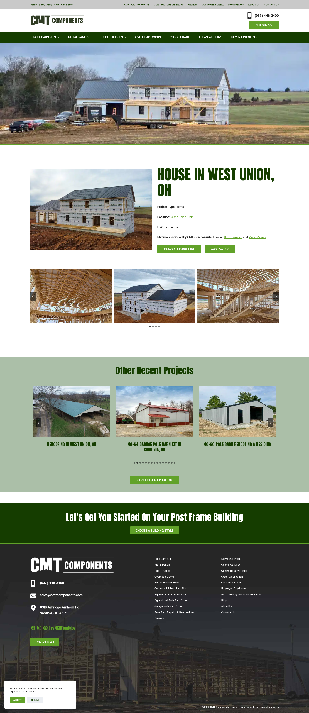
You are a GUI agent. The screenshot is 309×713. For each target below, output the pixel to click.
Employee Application (234, 588)
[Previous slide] (38, 422)
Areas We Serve (210, 37)
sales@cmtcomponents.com (61, 594)
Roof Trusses (112, 37)
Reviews (192, 4)
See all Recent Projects (154, 480)
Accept (17, 700)
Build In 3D (264, 25)
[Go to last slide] (33, 296)
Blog (224, 600)
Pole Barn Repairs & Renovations (174, 612)
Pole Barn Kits (44, 37)
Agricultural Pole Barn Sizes (170, 600)
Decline (35, 700)
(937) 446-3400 (267, 15)
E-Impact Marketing (269, 707)
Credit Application (232, 576)
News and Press (231, 558)
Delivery (159, 618)
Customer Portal (213, 4)
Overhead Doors (148, 37)
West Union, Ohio (182, 217)
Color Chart (180, 37)
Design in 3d (45, 641)
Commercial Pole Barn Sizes (171, 588)
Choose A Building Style (154, 530)
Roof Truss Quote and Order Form (241, 594)
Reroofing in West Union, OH (71, 444)
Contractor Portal (136, 4)
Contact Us (271, 4)
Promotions (236, 4)
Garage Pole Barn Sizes (168, 606)
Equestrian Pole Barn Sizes (170, 594)
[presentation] (71, 411)
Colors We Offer (230, 564)
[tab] (150, 326)
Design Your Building (179, 248)
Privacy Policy (238, 707)
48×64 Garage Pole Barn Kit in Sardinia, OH (154, 447)
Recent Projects (244, 37)
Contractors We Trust (168, 4)
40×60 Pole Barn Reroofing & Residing (237, 444)
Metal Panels (78, 37)
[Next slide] (276, 296)
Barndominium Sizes (166, 582)
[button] (71, 296)
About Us (254, 4)
